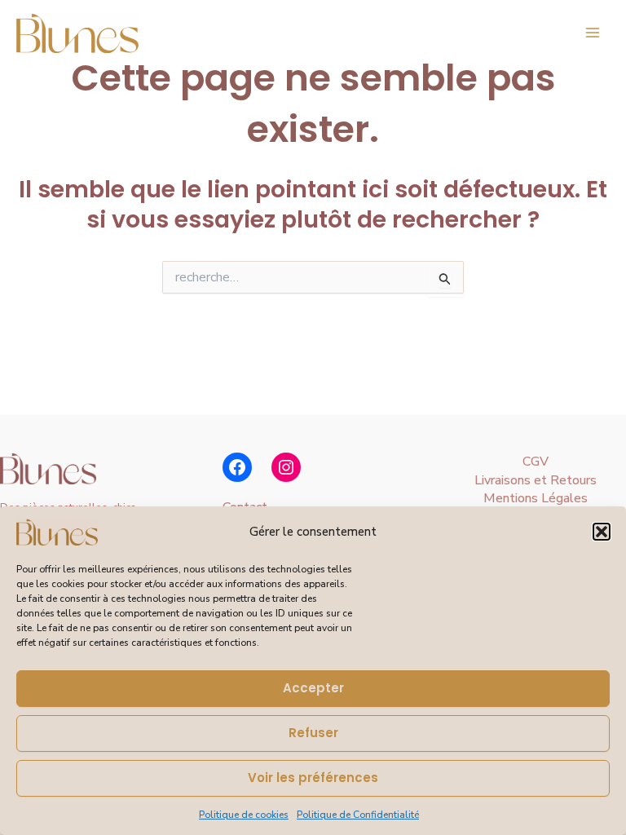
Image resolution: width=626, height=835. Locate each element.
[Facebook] (237, 467)
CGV (535, 462)
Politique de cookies (244, 814)
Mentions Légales (535, 498)
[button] (601, 532)
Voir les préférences (313, 777)
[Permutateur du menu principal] (592, 32)
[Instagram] (286, 467)
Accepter (313, 687)
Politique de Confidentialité (358, 814)
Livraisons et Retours (535, 480)
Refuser (313, 732)
